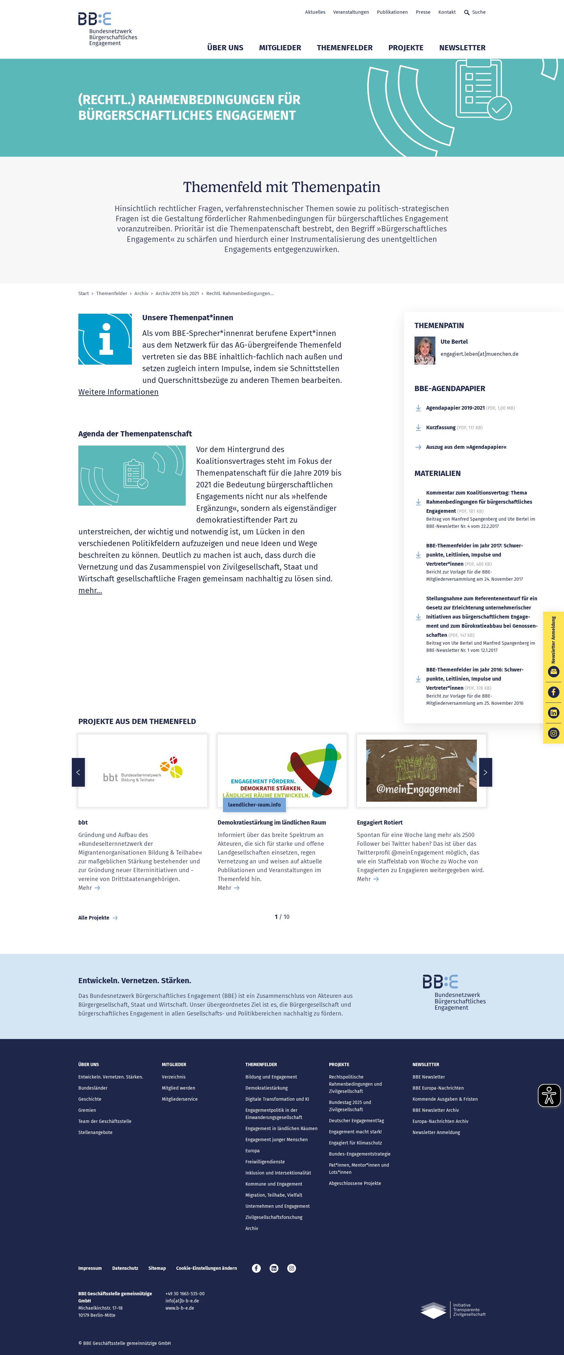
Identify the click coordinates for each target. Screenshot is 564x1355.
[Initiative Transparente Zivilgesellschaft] (453, 1310)
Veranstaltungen (351, 12)
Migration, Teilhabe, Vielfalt (273, 1195)
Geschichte (90, 1099)
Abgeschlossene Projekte (355, 1183)
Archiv (141, 293)
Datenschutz (125, 1268)
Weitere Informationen (118, 392)
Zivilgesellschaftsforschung (273, 1217)
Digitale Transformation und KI (277, 1099)
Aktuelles (315, 12)
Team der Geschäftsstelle (105, 1121)
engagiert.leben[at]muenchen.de (480, 354)
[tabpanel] (142, 821)
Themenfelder (345, 47)
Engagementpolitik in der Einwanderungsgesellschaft (273, 1114)
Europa (252, 1151)
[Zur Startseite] (107, 29)
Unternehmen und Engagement (277, 1206)
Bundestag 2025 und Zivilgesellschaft (350, 1106)
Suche (479, 12)
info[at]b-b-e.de (182, 1301)
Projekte (406, 47)
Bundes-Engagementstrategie (360, 1154)
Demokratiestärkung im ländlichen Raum (272, 822)
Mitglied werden (178, 1088)
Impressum (90, 1268)
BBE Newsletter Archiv (436, 1110)
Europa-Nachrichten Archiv (440, 1121)
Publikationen (392, 12)
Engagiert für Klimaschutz (355, 1143)
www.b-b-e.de (179, 1308)
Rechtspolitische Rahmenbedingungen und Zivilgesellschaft (355, 1084)
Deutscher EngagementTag (356, 1121)
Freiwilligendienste (265, 1162)
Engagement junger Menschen (276, 1139)
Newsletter (462, 47)
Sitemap (157, 1268)
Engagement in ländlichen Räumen (281, 1128)
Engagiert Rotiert (380, 822)
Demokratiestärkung (266, 1088)
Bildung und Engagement (271, 1077)
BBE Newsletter (429, 1077)
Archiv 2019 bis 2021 (177, 293)
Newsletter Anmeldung (436, 1132)
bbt (83, 822)
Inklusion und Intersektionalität (278, 1173)
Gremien (87, 1110)
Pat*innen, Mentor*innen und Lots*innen (359, 1168)
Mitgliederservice (180, 1099)
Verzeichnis (174, 1077)
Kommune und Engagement (273, 1184)
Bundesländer (92, 1088)
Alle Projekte (93, 918)
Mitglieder (280, 47)
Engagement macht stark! (355, 1132)
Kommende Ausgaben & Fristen (445, 1099)
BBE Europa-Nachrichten (438, 1088)
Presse (423, 12)
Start (83, 293)
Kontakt (447, 12)
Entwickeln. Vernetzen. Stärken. (110, 1077)
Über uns (225, 47)
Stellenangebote (95, 1132)
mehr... (90, 590)
